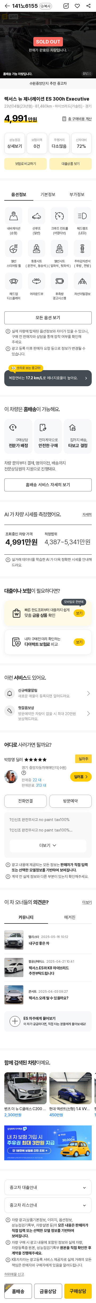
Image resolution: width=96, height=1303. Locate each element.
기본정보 (48, 194)
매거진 (69, 917)
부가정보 (77, 194)
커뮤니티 (26, 917)
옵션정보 (18, 194)
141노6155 (31, 6)
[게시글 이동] (48, 940)
